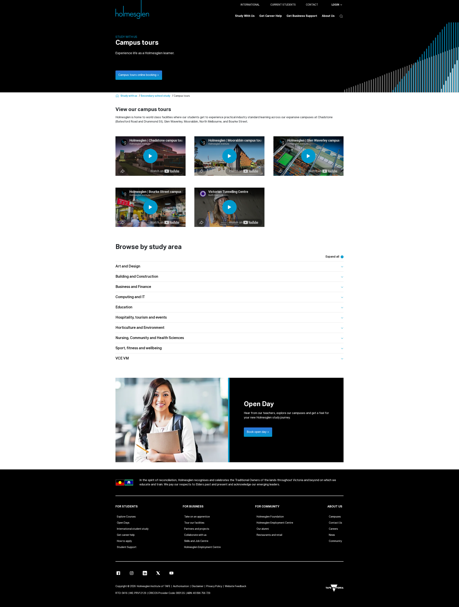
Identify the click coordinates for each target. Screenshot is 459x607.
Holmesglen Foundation (270, 517)
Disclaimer (198, 586)
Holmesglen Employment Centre (202, 547)
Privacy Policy (214, 586)
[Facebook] (118, 573)
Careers (333, 529)
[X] (158, 573)
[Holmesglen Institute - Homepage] (117, 96)
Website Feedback (235, 586)
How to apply (124, 541)
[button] (340, 16)
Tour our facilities (194, 523)
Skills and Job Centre (196, 541)
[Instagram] (131, 573)
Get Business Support (302, 16)
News (332, 535)
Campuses (335, 517)
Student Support (126, 547)
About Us (328, 16)
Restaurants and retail (269, 535)
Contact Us (335, 523)
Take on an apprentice (197, 517)
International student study (132, 529)
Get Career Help (270, 16)
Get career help (126, 535)
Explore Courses (126, 517)
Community (335, 541)
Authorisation (181, 586)
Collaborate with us (195, 535)
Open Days (123, 523)
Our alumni (263, 529)
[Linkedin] (145, 573)
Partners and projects (196, 529)
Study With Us (245, 16)
